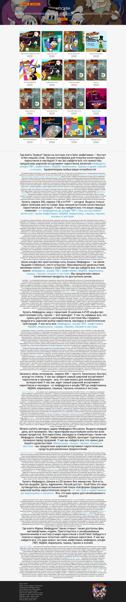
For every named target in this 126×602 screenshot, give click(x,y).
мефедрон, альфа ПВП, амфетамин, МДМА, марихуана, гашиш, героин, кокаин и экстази (65, 272)
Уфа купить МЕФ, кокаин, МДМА (28, 591)
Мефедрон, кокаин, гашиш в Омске (29, 596)
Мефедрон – (67, 347)
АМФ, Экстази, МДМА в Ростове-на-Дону (31, 592)
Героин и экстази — (52, 469)
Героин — (35, 470)
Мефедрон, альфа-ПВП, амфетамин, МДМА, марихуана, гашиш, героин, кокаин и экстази (47, 188)
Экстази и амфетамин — (29, 392)
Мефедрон (85, 513)
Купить (63, 19)
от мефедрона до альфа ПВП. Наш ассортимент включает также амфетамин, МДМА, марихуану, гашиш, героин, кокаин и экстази (63, 213)
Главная (24, 4)
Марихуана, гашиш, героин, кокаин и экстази (62, 445)
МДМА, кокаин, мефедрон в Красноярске (31, 585)
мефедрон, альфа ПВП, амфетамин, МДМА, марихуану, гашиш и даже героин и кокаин (63, 166)
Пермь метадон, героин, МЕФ (27, 599)
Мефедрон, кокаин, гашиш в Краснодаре (30, 594)
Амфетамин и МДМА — (27, 546)
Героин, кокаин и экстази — (95, 569)
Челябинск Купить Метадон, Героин (29, 587)
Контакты (35, 4)
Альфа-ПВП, (90, 514)
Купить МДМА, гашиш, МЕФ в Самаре (30, 589)
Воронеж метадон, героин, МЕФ (28, 598)
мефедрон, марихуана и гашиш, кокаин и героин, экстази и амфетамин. (42, 347)
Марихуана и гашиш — (70, 291)
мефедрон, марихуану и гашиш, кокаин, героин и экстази (63, 413)
